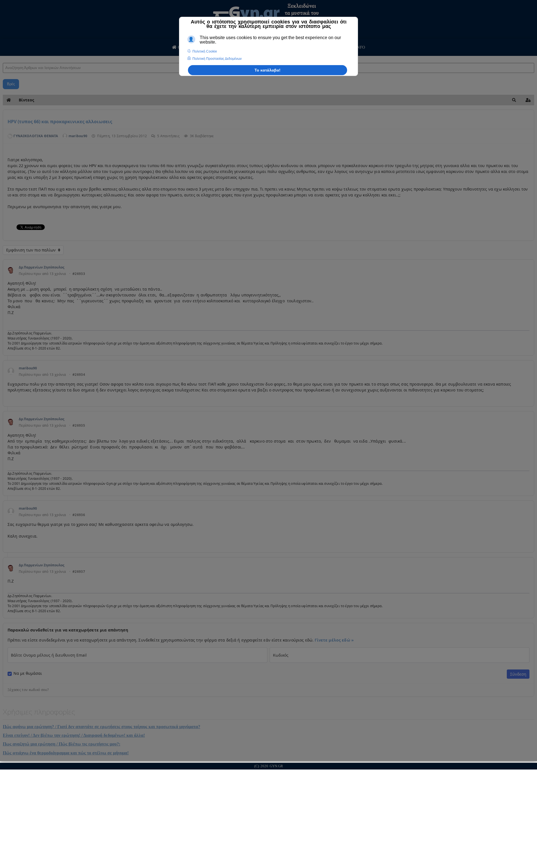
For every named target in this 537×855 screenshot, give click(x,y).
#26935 (78, 426)
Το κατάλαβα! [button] (268, 70)
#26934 (78, 375)
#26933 (78, 274)
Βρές (11, 84)
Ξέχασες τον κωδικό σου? (28, 690)
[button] (514, 100)
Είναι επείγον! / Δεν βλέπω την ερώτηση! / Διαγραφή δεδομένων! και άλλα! (74, 735)
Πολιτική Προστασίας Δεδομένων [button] (217, 59)
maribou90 (28, 368)
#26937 (78, 572)
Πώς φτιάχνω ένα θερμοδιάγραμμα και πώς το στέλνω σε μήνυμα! (66, 752)
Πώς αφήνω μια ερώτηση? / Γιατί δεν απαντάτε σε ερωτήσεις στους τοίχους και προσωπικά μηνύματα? (101, 726)
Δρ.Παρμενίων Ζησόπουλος (41, 267)
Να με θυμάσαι (27, 673)
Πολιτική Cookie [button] (204, 51)
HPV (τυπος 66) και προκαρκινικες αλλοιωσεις (60, 121)
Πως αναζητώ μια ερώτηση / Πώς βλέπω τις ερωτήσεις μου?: (61, 744)
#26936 (78, 515)
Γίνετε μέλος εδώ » (334, 640)
